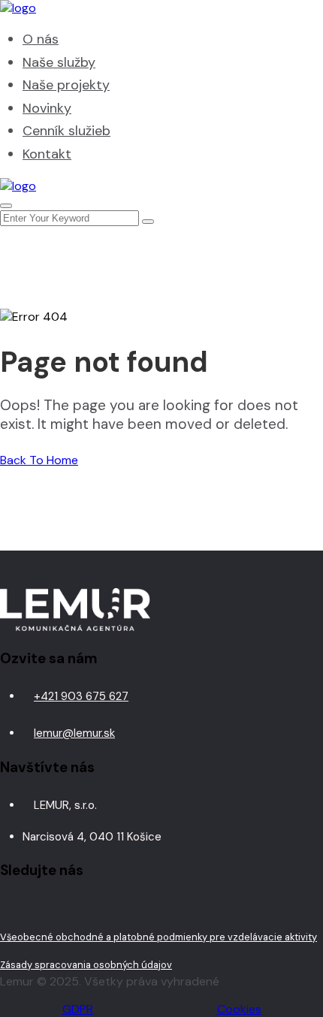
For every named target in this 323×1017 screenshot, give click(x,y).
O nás (41, 39)
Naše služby (59, 62)
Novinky (47, 108)
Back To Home (39, 460)
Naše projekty (66, 85)
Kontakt (47, 154)
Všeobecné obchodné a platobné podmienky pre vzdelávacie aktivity (158, 937)
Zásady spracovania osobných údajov (86, 964)
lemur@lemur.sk (74, 733)
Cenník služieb (66, 131)
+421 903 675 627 (81, 696)
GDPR (77, 1009)
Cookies (239, 1009)
